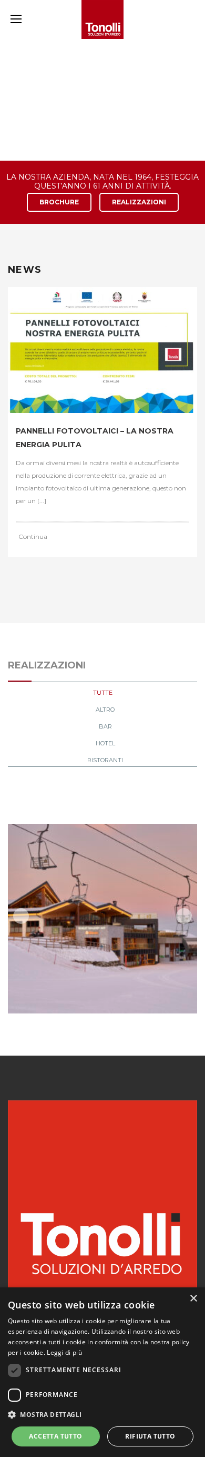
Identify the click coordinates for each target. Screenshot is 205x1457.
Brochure (59, 202)
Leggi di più (64, 1352)
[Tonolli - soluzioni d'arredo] (102, 19)
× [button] (193, 1299)
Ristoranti (105, 760)
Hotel (105, 743)
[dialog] (102, 1372)
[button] (102, 1414)
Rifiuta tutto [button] (150, 1436)
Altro (105, 709)
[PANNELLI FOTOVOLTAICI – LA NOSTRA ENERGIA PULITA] (102, 350)
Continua (32, 536)
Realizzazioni (139, 202)
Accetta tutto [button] (55, 1436)
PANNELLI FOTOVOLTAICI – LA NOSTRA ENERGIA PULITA (94, 437)
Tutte (102, 692)
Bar (105, 726)
